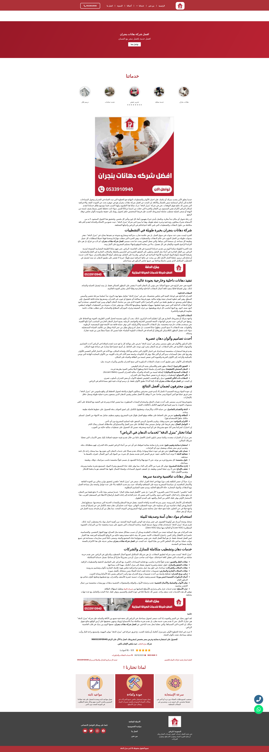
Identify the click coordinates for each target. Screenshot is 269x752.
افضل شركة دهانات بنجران (134, 34)
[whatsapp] (258, 709)
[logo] (180, 6)
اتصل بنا (110, 6)
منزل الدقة (143, 644)
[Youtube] (85, 730)
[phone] (258, 699)
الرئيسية (162, 6)
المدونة (120, 6)
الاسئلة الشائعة (134, 722)
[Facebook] (103, 730)
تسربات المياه (128, 589)
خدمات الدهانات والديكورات (121, 655)
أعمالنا (129, 6)
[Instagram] (97, 730)
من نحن (151, 6)
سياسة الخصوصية (134, 726)
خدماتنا (141, 6)
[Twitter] (91, 730)
